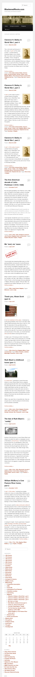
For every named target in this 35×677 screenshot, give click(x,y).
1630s (13, 234)
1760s (10, 542)
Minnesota (6, 290)
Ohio (15, 412)
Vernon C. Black (15, 472)
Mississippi (7, 353)
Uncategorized (9, 626)
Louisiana (26, 352)
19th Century (9, 560)
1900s (10, 469)
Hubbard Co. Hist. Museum (11, 662)
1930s (17, 469)
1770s (13, 542)
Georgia (6, 412)
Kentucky (21, 352)
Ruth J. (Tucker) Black (13, 410)
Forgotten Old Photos (9, 658)
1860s (10, 350)
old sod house (15, 441)
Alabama (24, 410)
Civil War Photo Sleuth (10, 653)
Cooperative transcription (13, 584)
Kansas (25, 472)
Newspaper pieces (8, 170)
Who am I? (7, 29)
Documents (8, 572)
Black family (9, 570)
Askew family (9, 567)
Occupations (9, 620)
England (6, 237)
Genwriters (7, 660)
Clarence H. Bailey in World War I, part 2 (13, 138)
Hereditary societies (12, 591)
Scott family (9, 623)
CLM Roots (7, 655)
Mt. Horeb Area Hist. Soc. (10, 667)
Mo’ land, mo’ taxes (12, 244)
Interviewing (10, 592)
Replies (15, 131)
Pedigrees (23, 26)
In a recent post (8, 380)
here (6, 333)
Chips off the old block (10, 651)
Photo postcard (16, 75)
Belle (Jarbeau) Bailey (17, 73)
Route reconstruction (25, 75)
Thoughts (8, 625)
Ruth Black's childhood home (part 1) (17, 603)
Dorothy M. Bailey (12, 74)
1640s (17, 234)
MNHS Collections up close (11, 665)
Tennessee (12, 353)
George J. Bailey (20, 74)
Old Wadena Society (9, 670)
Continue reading (9, 71)
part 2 (7, 94)
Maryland (11, 237)
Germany (10, 131)
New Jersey (28, 171)
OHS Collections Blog (9, 668)
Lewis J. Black (15, 409)
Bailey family (9, 569)
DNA (8, 586)
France (19, 77)
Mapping (6, 75)
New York (23, 77)
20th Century (9, 562)
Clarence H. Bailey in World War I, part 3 (13, 86)
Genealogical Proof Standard (14, 589)
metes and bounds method (22, 505)
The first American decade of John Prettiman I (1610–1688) (14, 182)
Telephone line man (8, 77)
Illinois (17, 352)
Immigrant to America (24, 234)
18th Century (9, 558)
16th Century (9, 555)
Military (10, 75)
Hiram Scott (15, 350)
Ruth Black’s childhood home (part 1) (14, 361)
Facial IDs (9, 587)
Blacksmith (21, 469)
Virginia (15, 237)
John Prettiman (8, 236)
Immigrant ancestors (14, 26)
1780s (17, 542)
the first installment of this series (13, 320)
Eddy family (9, 574)
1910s (10, 73)
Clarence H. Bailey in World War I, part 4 (13, 40)
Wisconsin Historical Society (11, 672)
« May (9, 645)
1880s (10, 288)
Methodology (9, 582)
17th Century (9, 557)
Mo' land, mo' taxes (13, 601)
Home (6, 26)
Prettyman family (10, 621)
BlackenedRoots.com (14, 9)
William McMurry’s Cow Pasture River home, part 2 (14, 483)
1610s (10, 234)
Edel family (8, 575)
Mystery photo (9, 618)
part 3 (12, 51)
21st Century (9, 564)
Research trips (11, 615)
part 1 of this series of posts (12, 147)
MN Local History (8, 663)
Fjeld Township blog (9, 657)
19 (28, 481)
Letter (26, 74)
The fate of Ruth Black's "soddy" (16, 606)
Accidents (8, 565)
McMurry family (9, 581)
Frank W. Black (16, 471)
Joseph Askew (15, 288)
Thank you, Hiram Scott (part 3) (16, 604)
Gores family (9, 577)
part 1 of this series (10, 491)
